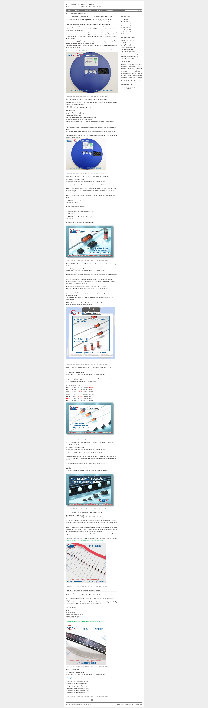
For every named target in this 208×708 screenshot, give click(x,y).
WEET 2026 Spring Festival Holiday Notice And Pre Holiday (136, 79)
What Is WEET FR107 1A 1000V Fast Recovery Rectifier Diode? (138, 73)
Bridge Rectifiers (126, 45)
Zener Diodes (125, 42)
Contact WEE (88, 10)
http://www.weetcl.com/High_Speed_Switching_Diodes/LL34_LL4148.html (84, 621)
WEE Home (74, 13)
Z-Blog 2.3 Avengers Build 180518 (125, 704)
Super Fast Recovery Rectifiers (129, 56)
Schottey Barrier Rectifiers (128, 53)
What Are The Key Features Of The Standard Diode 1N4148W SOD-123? (87, 99)
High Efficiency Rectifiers (128, 51)
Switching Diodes (126, 44)
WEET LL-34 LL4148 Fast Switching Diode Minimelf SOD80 (83, 590)
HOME (69, 10)
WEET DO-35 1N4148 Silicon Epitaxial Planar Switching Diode (84, 512)
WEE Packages (109, 10)
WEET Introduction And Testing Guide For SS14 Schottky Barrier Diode (139, 68)
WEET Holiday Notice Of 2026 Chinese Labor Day (134, 71)
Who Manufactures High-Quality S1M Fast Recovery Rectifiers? (137, 70)
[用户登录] (123, 89)
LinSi (141, 704)
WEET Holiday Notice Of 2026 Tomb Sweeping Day (135, 75)
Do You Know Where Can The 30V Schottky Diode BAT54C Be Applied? (139, 80)
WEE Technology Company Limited (80, 5)
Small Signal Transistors (128, 58)
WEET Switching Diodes (73, 669)
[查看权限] (129, 89)
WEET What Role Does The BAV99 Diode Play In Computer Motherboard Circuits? (90, 16)
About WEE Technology (127, 40)
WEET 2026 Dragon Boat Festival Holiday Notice (134, 66)
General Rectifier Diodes (128, 47)
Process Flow (98, 10)
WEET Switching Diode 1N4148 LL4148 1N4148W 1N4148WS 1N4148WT (87, 176)
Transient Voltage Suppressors (129, 54)
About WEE (78, 10)
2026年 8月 (126, 19)
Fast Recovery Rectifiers (128, 49)
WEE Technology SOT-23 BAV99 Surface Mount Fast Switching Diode (98, 49)
